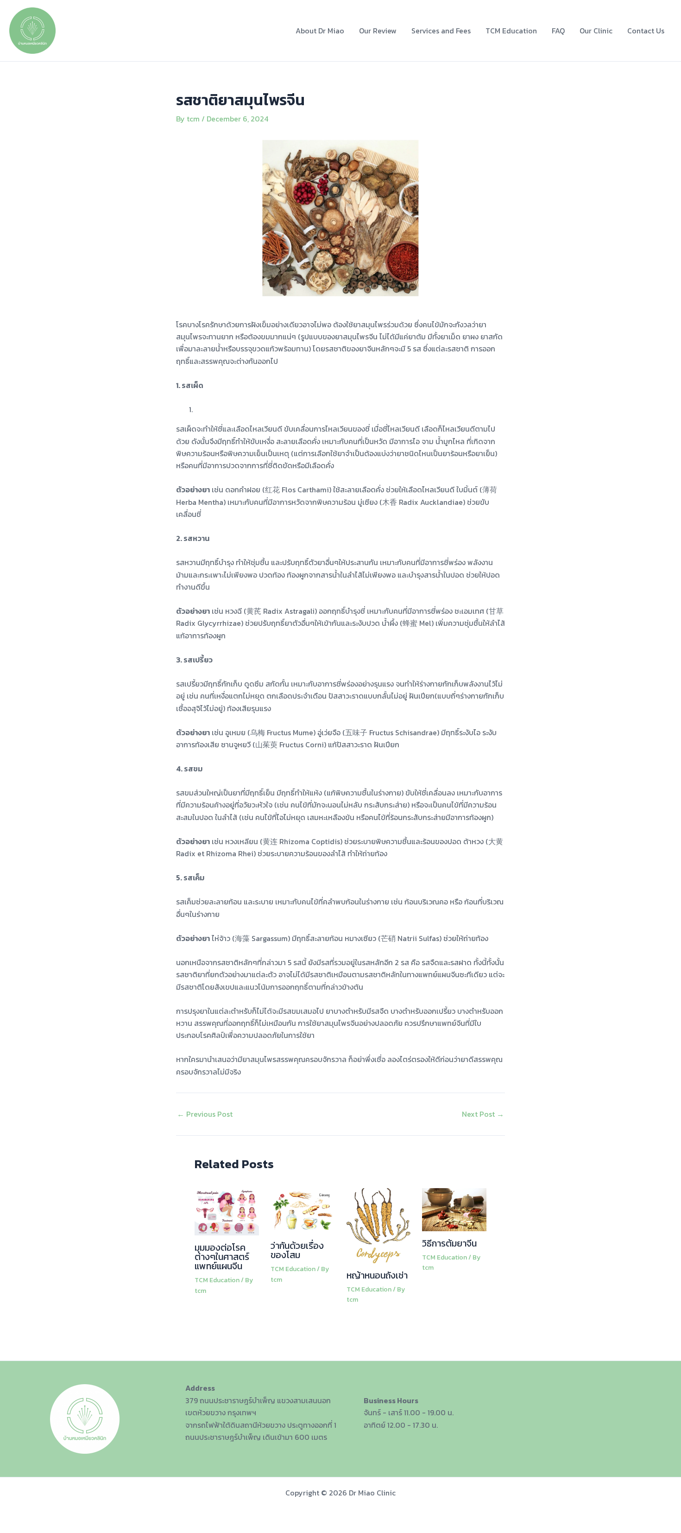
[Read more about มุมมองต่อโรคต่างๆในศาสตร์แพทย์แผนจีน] (227, 1210)
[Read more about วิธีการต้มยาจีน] (454, 1208)
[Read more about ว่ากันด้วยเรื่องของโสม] (303, 1209)
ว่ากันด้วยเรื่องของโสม (297, 1250)
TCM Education (511, 30)
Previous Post (205, 1114)
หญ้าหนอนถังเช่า (377, 1275)
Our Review (378, 30)
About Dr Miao (320, 30)
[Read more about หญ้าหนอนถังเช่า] (379, 1224)
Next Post (483, 1114)
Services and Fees (441, 30)
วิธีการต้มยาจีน (449, 1243)
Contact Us (645, 30)
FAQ (558, 30)
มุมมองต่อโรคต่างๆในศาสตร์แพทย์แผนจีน (222, 1256)
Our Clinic (596, 30)
